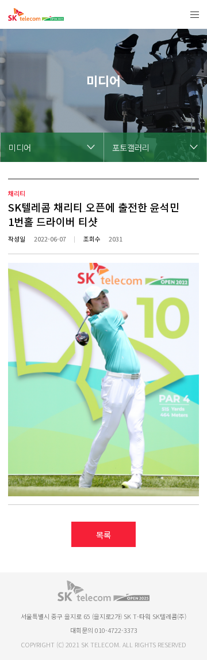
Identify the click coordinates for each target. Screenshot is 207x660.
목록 (103, 535)
